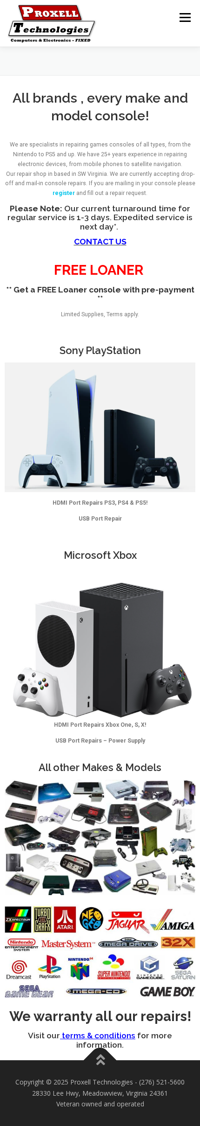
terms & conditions (97, 1035)
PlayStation (113, 350)
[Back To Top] (100, 1060)
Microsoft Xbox (100, 555)
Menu (184, 17)
